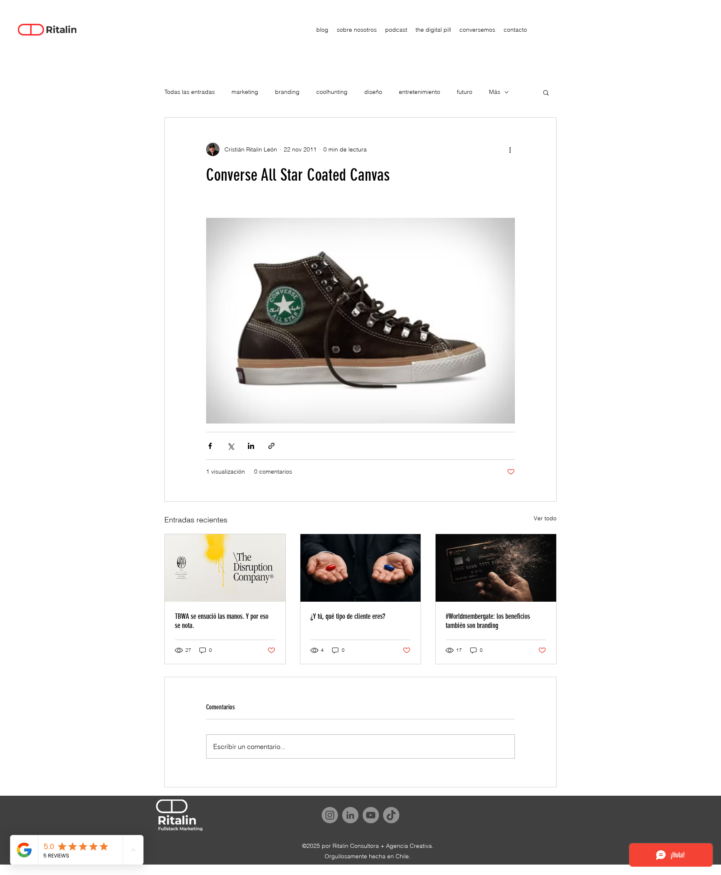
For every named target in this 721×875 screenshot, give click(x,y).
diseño (373, 92)
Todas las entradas (189, 92)
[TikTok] (391, 815)
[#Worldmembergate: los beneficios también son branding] (496, 568)
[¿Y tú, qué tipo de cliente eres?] (360, 568)
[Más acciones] (510, 149)
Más (494, 92)
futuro (464, 92)
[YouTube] (371, 815)
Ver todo (545, 518)
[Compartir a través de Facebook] (210, 446)
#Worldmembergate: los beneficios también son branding (488, 621)
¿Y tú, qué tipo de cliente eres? (347, 616)
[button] (546, 92)
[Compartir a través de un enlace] (271, 446)
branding (287, 92)
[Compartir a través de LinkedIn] (251, 446)
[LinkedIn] (350, 815)
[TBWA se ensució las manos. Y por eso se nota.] (225, 568)
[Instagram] (330, 815)
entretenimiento (419, 92)
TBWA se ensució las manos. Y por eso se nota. (221, 621)
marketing (245, 92)
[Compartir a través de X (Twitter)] (230, 446)
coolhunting (332, 92)
